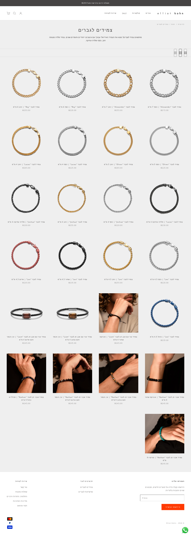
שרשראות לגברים (85, 491)
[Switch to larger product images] (185, 53)
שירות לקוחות (110, 13)
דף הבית (181, 24)
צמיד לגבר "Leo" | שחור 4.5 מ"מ (72, 279)
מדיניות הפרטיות (20, 501)
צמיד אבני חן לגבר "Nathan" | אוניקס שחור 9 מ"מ (164, 398)
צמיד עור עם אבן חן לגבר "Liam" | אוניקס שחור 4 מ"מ (118, 338)
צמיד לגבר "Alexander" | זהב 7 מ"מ (118, 107)
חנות (173, 24)
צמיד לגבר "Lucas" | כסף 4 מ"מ (72, 164)
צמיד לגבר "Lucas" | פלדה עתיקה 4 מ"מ (164, 222)
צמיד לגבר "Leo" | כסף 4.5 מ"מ (164, 279)
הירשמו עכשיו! (173, 507)
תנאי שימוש (22, 505)
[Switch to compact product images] (175, 53)
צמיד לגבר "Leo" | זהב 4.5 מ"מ (118, 279)
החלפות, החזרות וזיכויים (17, 496)
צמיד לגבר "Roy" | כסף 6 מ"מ (72, 107)
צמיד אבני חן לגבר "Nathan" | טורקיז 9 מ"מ (164, 458)
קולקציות (136, 13)
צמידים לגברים (162, 24)
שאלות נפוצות (21, 491)
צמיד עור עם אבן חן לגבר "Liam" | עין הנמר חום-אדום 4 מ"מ (26, 338)
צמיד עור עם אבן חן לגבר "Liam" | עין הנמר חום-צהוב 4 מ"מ (72, 338)
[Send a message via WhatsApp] (185, 530)
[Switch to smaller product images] (180, 53)
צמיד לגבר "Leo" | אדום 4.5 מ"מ (26, 279)
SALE (124, 13)
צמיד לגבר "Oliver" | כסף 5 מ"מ (164, 164)
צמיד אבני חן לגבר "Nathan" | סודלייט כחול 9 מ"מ (26, 398)
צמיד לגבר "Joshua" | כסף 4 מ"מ (118, 222)
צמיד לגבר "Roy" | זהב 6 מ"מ (26, 107)
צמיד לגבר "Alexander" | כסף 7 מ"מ (164, 107)
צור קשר (23, 487)
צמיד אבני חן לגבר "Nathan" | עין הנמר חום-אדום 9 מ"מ (72, 398)
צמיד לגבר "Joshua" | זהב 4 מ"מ (72, 222)
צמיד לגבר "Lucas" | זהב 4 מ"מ (26, 164)
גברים (148, 13)
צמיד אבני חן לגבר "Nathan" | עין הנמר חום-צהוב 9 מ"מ (118, 398)
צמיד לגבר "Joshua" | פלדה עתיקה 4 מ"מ (26, 222)
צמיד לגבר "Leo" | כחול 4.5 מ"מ (164, 337)
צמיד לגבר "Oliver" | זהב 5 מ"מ (118, 164)
